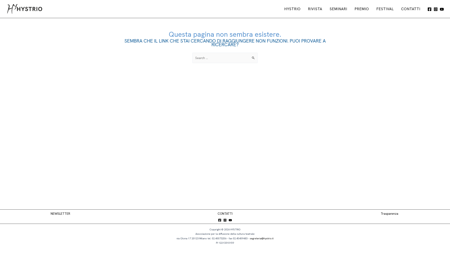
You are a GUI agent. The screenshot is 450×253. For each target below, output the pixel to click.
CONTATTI (225, 214)
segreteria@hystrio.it (262, 238)
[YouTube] (442, 9)
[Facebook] (430, 9)
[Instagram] (436, 9)
